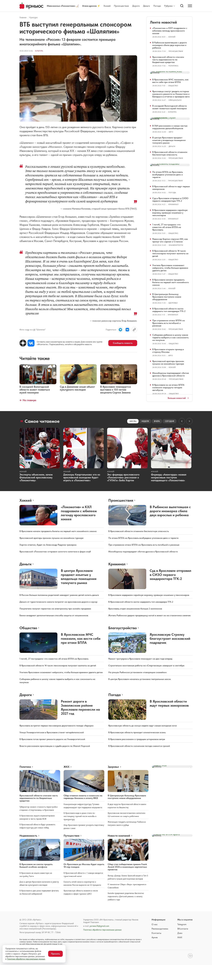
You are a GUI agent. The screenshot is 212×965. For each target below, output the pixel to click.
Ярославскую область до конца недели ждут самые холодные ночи (142, 725)
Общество (173, 86)
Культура (33, 17)
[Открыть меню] (189, 5)
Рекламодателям (160, 928)
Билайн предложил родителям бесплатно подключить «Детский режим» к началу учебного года (126, 896)
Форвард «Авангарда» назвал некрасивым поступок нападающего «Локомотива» (168, 477)
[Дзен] (22, 343)
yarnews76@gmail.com (99, 926)
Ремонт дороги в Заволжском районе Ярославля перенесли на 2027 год (80, 707)
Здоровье (173, 303)
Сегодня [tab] (169, 421)
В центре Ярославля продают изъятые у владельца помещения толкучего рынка (169, 140)
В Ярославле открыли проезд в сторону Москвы (168, 350)
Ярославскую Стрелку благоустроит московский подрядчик (170, 638)
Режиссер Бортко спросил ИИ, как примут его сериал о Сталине (170, 240)
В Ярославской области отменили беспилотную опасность (169, 153)
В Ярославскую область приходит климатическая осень (137, 732)
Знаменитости (176, 245)
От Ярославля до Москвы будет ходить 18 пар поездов (84, 865)
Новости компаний (119, 835)
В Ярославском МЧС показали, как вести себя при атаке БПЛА (170, 80)
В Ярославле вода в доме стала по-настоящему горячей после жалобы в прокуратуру (80, 816)
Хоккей (107, 5)
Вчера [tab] (157, 421)
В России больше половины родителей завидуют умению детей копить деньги (59, 595)
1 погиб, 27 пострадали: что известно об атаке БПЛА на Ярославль (166, 227)
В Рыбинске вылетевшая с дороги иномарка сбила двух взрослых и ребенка (169, 45)
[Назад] (182, 421)
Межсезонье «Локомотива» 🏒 (63, 5)
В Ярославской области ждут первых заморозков (171, 187)
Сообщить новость (123, 343)
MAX (179, 937)
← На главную (27, 400)
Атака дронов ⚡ (91, 5)
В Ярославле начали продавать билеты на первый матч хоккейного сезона (170, 282)
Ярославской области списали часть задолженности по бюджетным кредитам (168, 60)
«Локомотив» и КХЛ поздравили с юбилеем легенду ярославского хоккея (169, 31)
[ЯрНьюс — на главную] (31, 6)
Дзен (179, 933)
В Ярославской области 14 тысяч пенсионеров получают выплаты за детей (170, 253)
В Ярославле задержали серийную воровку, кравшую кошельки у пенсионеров (170, 213)
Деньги (146, 5)
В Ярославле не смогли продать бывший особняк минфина (36, 865)
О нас (155, 924)
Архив (155, 937)
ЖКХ (66, 766)
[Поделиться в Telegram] (120, 329)
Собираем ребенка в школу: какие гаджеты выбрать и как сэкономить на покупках (170, 337)
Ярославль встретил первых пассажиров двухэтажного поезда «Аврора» (56, 725)
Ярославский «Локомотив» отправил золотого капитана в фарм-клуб (55, 551)
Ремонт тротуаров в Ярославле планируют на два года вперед (140, 658)
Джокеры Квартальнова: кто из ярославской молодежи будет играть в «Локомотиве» (81, 477)
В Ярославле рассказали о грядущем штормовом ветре (136, 739)
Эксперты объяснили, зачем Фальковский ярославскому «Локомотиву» (36, 477)
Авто (171, 132)
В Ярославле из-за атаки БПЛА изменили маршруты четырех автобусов (168, 387)
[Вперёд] (189, 421)
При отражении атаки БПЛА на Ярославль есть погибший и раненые (168, 323)
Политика (173, 66)
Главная (23, 17)
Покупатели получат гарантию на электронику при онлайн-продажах (55, 608)
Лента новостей (163, 22)
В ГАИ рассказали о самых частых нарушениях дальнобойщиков (169, 127)
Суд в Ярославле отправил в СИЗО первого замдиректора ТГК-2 (170, 199)
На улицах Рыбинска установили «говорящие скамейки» (137, 672)
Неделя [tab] (145, 421)
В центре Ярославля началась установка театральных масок (139, 679)
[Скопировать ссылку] (134, 329)
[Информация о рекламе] (188, 73)
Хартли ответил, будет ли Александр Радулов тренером (47, 544)
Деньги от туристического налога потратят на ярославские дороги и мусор (58, 601)
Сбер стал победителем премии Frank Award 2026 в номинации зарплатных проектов (127, 867)
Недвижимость (28, 835)
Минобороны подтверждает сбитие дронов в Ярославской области (170, 374)
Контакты (156, 933)
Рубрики (168, 6)
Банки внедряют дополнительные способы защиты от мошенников (53, 615)
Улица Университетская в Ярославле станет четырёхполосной (51, 732)
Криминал (173, 204)
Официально (175, 100)
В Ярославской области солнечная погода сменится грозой (139, 746)
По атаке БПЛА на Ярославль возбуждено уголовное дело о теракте (167, 175)
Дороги (136, 5)
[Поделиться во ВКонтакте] (127, 329)
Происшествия (121, 5)
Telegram (181, 924)
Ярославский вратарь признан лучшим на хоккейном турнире (168, 362)
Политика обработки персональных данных (102, 930)
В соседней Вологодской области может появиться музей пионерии (169, 107)
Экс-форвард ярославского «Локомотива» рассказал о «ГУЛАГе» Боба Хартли (123, 477)
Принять (55, 953)
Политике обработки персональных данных (26, 959)
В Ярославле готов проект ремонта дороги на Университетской (52, 739)
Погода (157, 5)
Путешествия (71, 835)
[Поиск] (181, 5)
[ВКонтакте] (31, 343)
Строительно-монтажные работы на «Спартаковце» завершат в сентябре (146, 665)
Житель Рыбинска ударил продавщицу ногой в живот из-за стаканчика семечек (149, 615)
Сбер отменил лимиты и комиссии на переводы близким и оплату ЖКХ (83, 796)
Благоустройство (122, 628)
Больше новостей (177, 398)
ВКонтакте (182, 928)
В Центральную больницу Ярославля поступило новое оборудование (166, 297)
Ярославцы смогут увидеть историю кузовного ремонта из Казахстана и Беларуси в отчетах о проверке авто (171, 94)
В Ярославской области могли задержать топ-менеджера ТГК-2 (168, 310)
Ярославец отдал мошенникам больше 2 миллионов (135, 608)
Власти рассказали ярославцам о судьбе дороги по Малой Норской (54, 746)
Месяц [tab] (133, 421)
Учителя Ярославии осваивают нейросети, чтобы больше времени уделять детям (170, 268)
